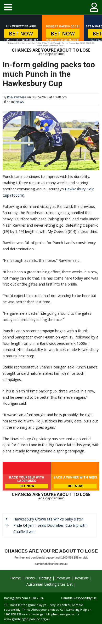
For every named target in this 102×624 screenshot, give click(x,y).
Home (15, 577)
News (19, 102)
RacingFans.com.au (18, 598)
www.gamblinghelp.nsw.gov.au (54, 614)
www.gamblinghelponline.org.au (27, 619)
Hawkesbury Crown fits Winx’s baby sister (48, 519)
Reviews (82, 577)
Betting (45, 577)
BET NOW (21, 33)
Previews (63, 577)
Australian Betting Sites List (49, 584)
